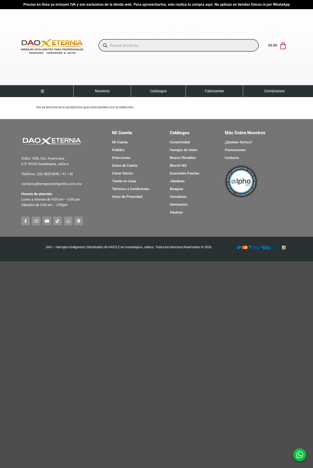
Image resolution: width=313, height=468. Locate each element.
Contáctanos (274, 91)
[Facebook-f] (25, 221)
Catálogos (158, 91)
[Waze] (68, 221)
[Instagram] (36, 221)
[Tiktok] (57, 221)
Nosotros (102, 91)
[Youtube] (47, 221)
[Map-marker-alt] (78, 221)
